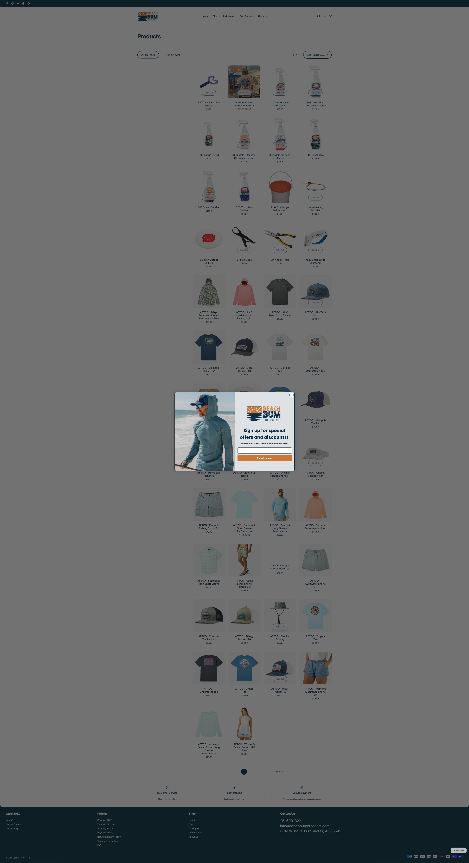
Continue (264, 458)
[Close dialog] (291, 395)
